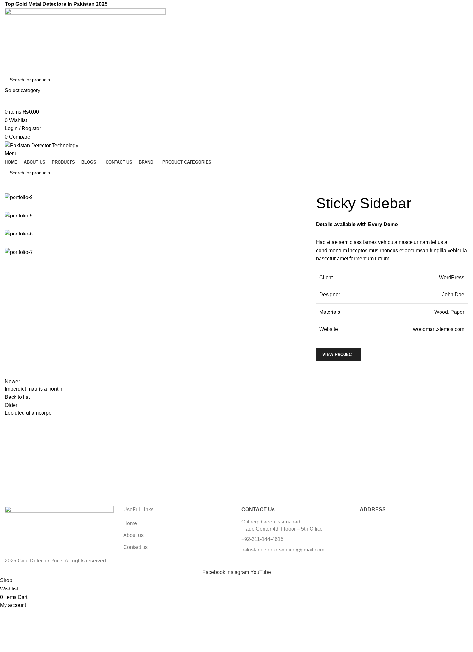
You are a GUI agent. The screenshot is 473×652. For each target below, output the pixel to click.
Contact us (135, 547)
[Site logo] (85, 40)
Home (130, 523)
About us (133, 535)
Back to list (17, 397)
